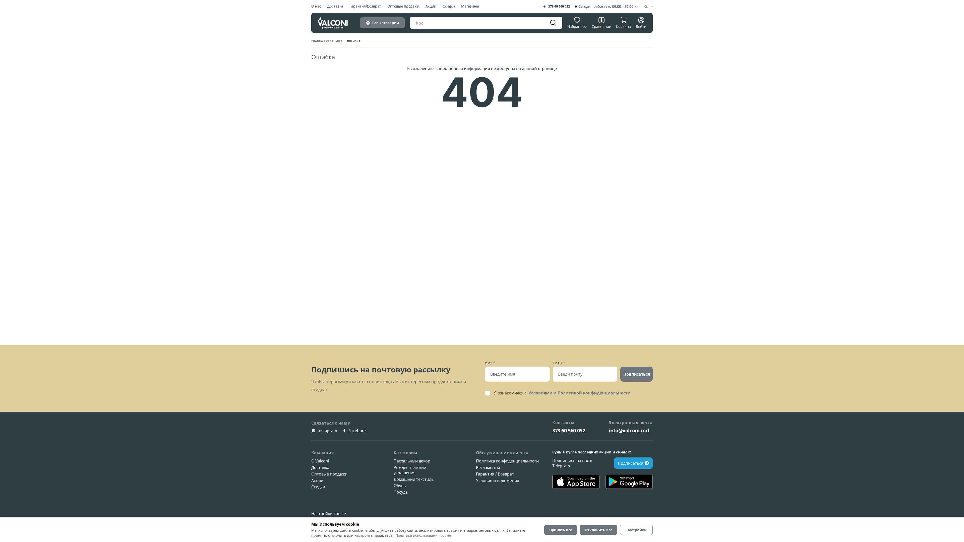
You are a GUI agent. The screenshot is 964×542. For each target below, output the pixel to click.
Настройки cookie (328, 513)
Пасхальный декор (412, 461)
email (559, 363)
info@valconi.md (629, 430)
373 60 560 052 (559, 6)
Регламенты (488, 467)
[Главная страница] (333, 23)
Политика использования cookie (423, 535)
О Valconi (320, 461)
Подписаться (636, 374)
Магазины (470, 6)
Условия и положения (497, 480)
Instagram (327, 430)
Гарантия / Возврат (495, 474)
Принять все (560, 529)
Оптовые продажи (403, 6)
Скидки (449, 6)
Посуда (401, 492)
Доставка (335, 6)
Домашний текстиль (414, 479)
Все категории (385, 22)
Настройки (636, 529)
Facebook (357, 430)
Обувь (400, 485)
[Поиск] (553, 23)
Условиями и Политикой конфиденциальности (579, 393)
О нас (316, 6)
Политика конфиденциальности (507, 461)
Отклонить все (598, 529)
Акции (431, 6)
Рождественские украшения (410, 470)
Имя (490, 363)
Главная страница (326, 41)
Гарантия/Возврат (365, 6)
